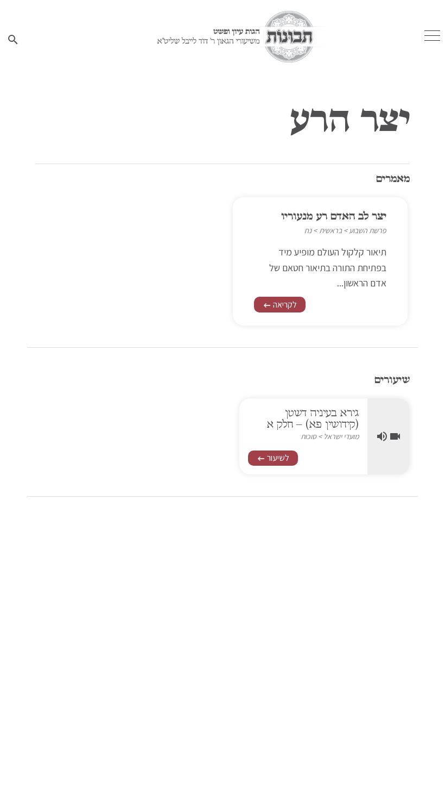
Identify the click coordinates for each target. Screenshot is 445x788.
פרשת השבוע (367, 230)
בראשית (330, 230)
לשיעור (273, 458)
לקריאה (280, 304)
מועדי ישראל (341, 436)
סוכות (308, 436)
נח (308, 230)
